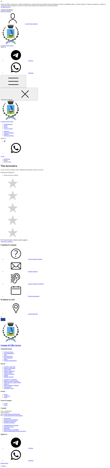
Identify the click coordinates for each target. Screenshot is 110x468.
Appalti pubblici (8, 372)
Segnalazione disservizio (10, 421)
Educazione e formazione (10, 379)
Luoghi (6, 403)
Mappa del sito (4, 463)
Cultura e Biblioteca (9, 132)
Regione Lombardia (6, 11)
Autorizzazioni (7, 386)
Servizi (5, 160)
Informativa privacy (9, 426)
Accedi (2, 156)
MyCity (4, 466)
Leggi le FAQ (7, 418)
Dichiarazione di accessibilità (11, 429)
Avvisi (5, 397)
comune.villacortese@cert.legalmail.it (13, 415)
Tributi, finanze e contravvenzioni (12, 382)
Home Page (7, 159)
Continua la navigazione (6, 10)
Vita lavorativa (7, 369)
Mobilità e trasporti (8, 377)
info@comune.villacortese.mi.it (12, 414)
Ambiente (6, 384)
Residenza (6, 131)
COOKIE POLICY (6, 7)
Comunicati (7, 396)
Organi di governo (8, 352)
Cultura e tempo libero (9, 368)
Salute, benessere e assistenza (11, 385)
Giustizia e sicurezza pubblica (11, 381)
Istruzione (6, 134)
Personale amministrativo (10, 360)
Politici (5, 359)
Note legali (6, 428)
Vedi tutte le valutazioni (7, 241)
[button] (8, 124)
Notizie (6, 394)
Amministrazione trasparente (11, 425)
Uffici (5, 355)
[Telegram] (4, 141)
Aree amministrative (9, 353)
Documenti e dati (8, 356)
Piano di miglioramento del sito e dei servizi (15, 431)
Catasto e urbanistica (9, 374)
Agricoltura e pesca (9, 388)
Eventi (5, 405)
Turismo (6, 375)
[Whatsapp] (16, 153)
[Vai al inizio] (1, 316)
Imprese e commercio (9, 371)
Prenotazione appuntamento (11, 419)
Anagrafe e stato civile (9, 366)
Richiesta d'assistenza (9, 422)
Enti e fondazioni (8, 357)
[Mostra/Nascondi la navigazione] (13, 81)
